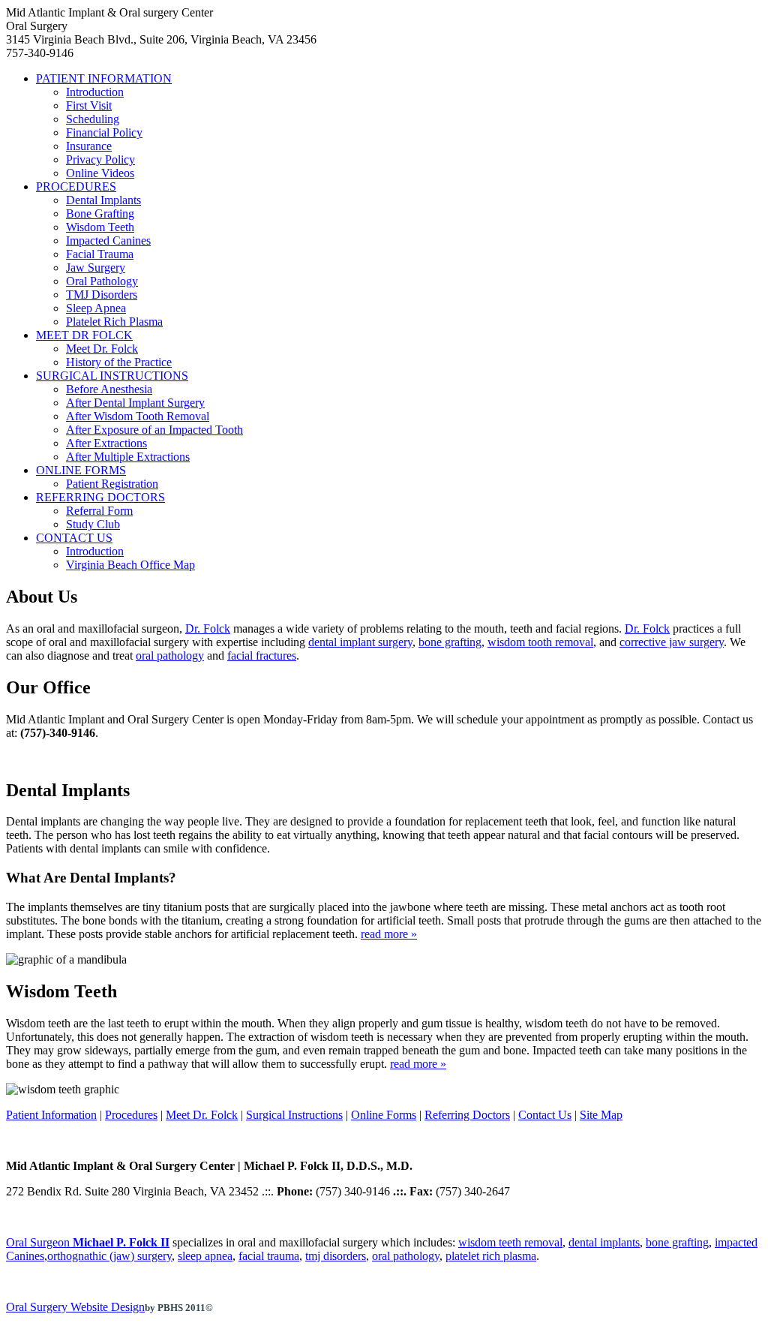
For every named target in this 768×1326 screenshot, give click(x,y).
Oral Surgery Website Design (75, 1306)
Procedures (131, 1114)
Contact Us (545, 1114)
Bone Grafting (100, 213)
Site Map (601, 1114)
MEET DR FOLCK (84, 335)
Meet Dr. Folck (102, 348)
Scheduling (92, 119)
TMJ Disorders (101, 294)
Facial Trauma (100, 254)
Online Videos (100, 173)
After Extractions (106, 443)
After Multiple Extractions (128, 456)
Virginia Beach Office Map (130, 564)
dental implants (604, 1242)
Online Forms (383, 1114)
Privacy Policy (100, 159)
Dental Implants (103, 200)
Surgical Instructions (294, 1114)
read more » (389, 934)
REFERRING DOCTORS (100, 497)
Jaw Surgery (95, 267)
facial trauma (268, 1255)
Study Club (93, 524)
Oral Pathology (102, 281)
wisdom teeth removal (510, 1242)
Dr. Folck (207, 628)
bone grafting (450, 642)
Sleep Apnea (96, 308)
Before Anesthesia (109, 389)
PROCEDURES (76, 186)
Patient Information (51, 1114)
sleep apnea (205, 1255)
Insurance (89, 146)
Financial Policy (104, 132)
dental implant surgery (360, 642)
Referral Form (99, 510)
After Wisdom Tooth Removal (137, 416)
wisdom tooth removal (540, 642)
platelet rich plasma (491, 1255)
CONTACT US (74, 537)
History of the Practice (119, 362)
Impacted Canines (108, 240)
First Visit (89, 105)
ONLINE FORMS (81, 470)
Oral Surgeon (88, 1242)
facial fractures (261, 655)
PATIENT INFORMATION (104, 78)
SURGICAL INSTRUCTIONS (112, 375)
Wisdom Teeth (100, 227)
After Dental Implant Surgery (135, 402)
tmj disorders (335, 1255)
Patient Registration (112, 483)
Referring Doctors (467, 1114)
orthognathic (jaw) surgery (109, 1255)
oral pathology (170, 655)
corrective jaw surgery (672, 642)
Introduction (95, 92)
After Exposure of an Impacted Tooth (154, 429)
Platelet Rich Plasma (114, 321)
